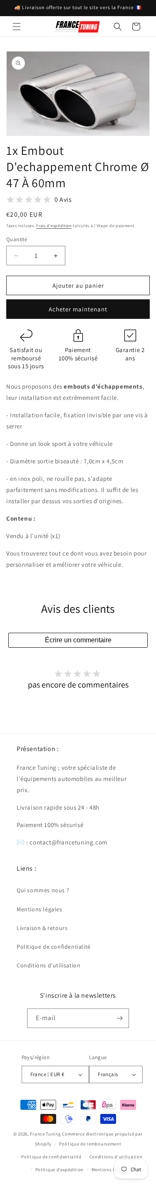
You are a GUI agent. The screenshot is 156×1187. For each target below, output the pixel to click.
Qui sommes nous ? (43, 890)
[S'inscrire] (119, 1018)
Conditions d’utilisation (116, 1157)
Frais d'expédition (54, 225)
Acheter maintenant (78, 309)
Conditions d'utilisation (48, 965)
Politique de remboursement (90, 1144)
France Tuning (45, 1134)
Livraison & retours (42, 928)
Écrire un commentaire (78, 640)
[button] (16, 26)
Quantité (16, 239)
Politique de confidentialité (54, 946)
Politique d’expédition (59, 1169)
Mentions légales (39, 909)
